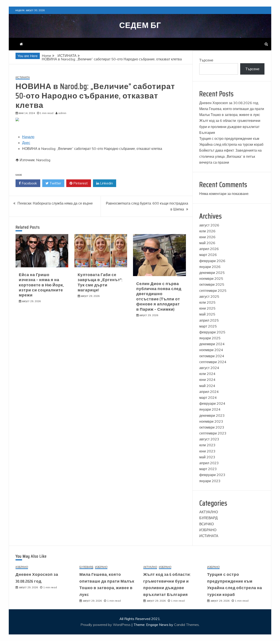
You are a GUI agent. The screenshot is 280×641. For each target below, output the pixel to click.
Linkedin (106, 183)
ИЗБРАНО (207, 530)
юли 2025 (207, 302)
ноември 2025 (211, 278)
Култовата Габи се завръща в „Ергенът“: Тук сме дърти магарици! (100, 282)
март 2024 (208, 397)
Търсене (206, 60)
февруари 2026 (212, 261)
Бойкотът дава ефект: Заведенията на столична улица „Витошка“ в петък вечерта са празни (230, 156)
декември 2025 (212, 272)
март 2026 (208, 254)
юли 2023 (207, 445)
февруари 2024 (212, 403)
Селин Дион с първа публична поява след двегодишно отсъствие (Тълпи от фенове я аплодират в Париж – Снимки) (158, 296)
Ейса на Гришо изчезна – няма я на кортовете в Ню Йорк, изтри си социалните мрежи (41, 285)
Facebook (29, 183)
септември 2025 (212, 290)
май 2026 (207, 243)
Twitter (55, 183)
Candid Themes (186, 624)
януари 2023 (209, 481)
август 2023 (209, 439)
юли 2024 (207, 373)
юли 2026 (207, 231)
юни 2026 (207, 237)
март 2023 (208, 469)
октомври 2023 (211, 427)
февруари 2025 (212, 332)
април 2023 (209, 463)
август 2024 (209, 368)
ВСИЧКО (206, 524)
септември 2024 (212, 362)
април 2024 (209, 391)
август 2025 (209, 296)
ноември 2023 (211, 421)
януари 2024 (209, 409)
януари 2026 (209, 266)
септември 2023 (212, 433)
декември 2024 (212, 344)
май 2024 (207, 386)
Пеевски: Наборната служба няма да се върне (55, 203)
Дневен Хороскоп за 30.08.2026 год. (229, 103)
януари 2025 (209, 338)
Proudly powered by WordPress (105, 624)
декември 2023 (212, 415)
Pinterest (80, 183)
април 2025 (209, 320)
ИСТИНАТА (23, 77)
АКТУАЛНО (208, 512)
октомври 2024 (211, 356)
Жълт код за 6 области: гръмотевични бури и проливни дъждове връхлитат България (229, 126)
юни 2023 (207, 451)
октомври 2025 (211, 284)
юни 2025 (207, 308)
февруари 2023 (212, 475)
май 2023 (207, 457)
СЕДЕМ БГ (140, 25)
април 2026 (209, 249)
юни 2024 (207, 379)
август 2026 (209, 225)
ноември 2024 (211, 350)
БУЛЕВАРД (208, 518)
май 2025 (207, 314)
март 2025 (208, 326)
